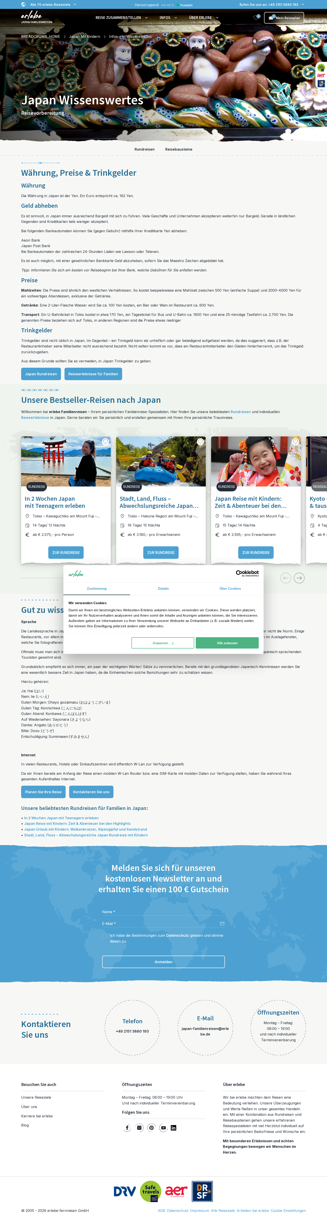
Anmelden (163, 962)
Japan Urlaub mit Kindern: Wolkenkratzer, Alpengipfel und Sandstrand (85, 829)
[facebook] (127, 1127)
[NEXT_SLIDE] (299, 578)
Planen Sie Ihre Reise (43, 792)
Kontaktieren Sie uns (91, 792)
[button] (122, 18)
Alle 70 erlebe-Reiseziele (50, 4)
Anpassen (160, 643)
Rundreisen (241, 412)
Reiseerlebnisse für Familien (93, 374)
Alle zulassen (227, 643)
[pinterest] (151, 1127)
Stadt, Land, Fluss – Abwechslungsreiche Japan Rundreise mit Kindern (86, 835)
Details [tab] (163, 588)
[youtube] (163, 1127)
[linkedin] (173, 1128)
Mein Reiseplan (286, 17)
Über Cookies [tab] (230, 588)
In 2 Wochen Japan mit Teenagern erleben (61, 818)
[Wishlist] (256, 17)
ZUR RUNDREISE (66, 552)
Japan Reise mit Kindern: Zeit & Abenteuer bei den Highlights (77, 823)
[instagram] (139, 1127)
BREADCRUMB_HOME (40, 36)
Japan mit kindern (84, 36)
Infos (113, 36)
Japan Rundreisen (41, 374)
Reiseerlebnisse (35, 417)
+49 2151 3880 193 (132, 1031)
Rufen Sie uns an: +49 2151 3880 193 (269, 4)
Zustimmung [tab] (97, 588)
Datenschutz (177, 935)
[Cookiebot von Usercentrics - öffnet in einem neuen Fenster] (239, 573)
